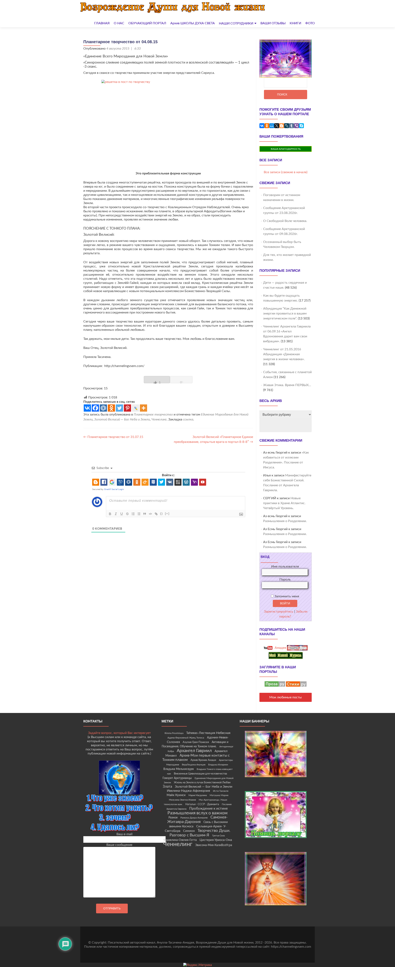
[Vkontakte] (87, 408)
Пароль (285, 579)
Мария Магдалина (197, 795)
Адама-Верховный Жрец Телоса (185, 738)
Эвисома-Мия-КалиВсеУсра (213, 845)
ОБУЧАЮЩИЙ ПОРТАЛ (147, 23)
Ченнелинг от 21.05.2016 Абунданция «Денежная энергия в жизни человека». (284, 354)
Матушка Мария (219, 795)
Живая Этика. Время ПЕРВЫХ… (287, 385)
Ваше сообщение (119, 844)
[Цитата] (145, 513)
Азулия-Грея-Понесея (196, 742)
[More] (143, 408)
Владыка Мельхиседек (178, 769)
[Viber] (296, 125)
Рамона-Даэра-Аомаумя (194, 818)
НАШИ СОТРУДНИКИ (236, 23)
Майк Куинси (176, 795)
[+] (167, 513)
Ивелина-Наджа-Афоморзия (188, 790)
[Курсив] (116, 513)
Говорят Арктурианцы (177, 778)
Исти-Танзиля (220, 791)
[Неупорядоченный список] (139, 513)
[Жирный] (110, 513)
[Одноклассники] (266, 125)
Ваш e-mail (124, 834)
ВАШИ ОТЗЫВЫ (273, 23)
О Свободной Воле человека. (285, 221)
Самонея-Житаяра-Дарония (197, 819)
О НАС (119, 23)
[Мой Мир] (271, 125)
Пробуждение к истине (208, 808)
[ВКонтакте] (261, 125)
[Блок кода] (150, 513)
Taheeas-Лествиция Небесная (208, 733)
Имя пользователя (285, 566)
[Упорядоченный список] (133, 513)
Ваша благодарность (286, 149)
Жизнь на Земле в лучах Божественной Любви (202, 782)
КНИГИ (295, 23)
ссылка (188, 419)
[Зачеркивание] (127, 513)
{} (161, 513)
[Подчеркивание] (121, 513)
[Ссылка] (156, 513)
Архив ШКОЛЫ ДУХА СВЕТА (192, 23)
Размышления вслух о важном (197, 813)
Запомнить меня (286, 596)
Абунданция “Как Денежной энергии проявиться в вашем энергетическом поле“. (285, 313)
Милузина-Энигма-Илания (182, 800)
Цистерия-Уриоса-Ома (216, 840)
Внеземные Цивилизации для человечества (200, 773)
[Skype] (301, 125)
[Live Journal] (135, 408)
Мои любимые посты (285, 697)
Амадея (280, 647)
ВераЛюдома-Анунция (193, 765)
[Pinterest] (127, 408)
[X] (276, 125)
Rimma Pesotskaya (174, 733)
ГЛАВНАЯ (102, 23)
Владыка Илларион (218, 765)
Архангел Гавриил (194, 751)
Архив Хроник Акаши (203, 760)
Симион (189, 830)
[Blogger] (281, 125)
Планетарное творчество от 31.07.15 (113, 437)
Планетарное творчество (153, 414)
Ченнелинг (159, 419)
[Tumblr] (291, 125)
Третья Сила (218, 836)
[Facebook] (95, 408)
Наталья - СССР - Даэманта (202, 804)
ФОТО (310, 23)
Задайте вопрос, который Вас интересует (119, 733)
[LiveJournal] (286, 125)
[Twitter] (119, 408)
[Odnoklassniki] (111, 408)
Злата (167, 786)
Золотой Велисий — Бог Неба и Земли (122, 419)
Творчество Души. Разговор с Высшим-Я (200, 833)
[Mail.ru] (103, 408)
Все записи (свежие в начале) (285, 172)
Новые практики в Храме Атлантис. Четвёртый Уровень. (284, 503)
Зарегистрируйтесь (278, 611)
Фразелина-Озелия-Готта (180, 840)
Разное (173, 817)
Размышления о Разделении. (285, 521)
